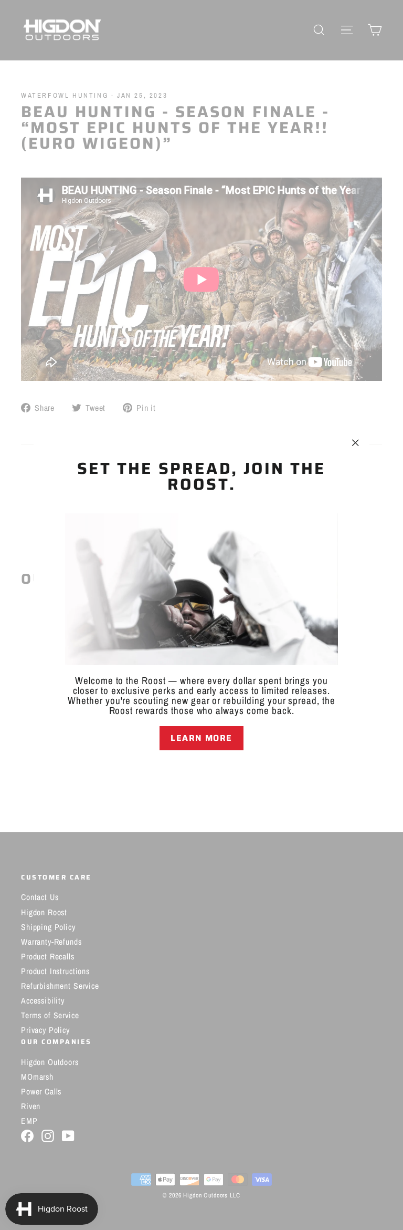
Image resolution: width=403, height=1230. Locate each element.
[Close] (201, 768)
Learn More (201, 738)
